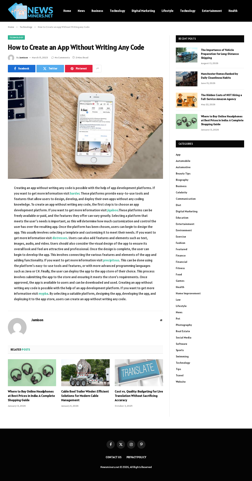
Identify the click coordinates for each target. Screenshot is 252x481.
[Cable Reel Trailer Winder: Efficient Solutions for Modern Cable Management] (85, 372)
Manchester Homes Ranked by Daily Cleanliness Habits (219, 75)
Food (179, 274)
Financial (181, 262)
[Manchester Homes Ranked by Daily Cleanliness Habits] (186, 78)
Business (97, 11)
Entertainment (212, 11)
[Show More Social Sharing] (97, 68)
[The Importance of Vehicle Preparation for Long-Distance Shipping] (186, 55)
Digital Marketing (143, 11)
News (81, 11)
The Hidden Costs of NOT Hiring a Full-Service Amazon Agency (221, 97)
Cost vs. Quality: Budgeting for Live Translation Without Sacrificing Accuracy (139, 395)
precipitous (111, 260)
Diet (178, 205)
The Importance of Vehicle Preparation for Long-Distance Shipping (220, 54)
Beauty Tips (183, 173)
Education (182, 217)
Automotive (183, 167)
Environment (184, 230)
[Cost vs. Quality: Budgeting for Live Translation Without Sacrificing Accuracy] (139, 372)
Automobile (183, 161)
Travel (179, 375)
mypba (43, 293)
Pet (178, 318)
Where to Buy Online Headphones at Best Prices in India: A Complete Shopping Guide (31, 395)
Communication (186, 198)
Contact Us (114, 457)
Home (67, 11)
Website (181, 381)
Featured (181, 249)
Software (181, 344)
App (178, 154)
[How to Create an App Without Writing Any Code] (85, 128)
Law (178, 299)
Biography (182, 180)
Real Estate (183, 331)
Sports (180, 350)
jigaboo (112, 210)
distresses (59, 238)
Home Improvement (188, 293)
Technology (117, 11)
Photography (184, 325)
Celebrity (181, 192)
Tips (178, 369)
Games (180, 280)
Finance (181, 255)
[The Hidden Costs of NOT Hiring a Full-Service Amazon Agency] (186, 100)
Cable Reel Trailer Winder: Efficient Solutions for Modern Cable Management (85, 395)
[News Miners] (30, 11)
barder (74, 193)
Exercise (181, 236)
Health (233, 11)
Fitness (180, 268)
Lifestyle (167, 11)
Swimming (182, 356)
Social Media (183, 337)
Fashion (180, 243)
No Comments (62, 57)
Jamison (23, 57)
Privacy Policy (136, 457)
